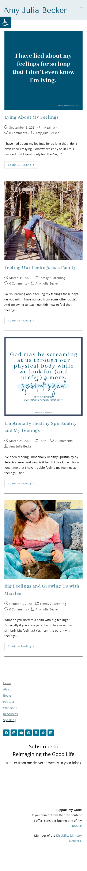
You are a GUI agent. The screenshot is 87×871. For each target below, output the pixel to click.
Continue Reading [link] (23, 163)
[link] (5, 22)
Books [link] (7, 695)
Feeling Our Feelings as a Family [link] (40, 268)
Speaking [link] (9, 720)
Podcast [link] (8, 702)
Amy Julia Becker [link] (47, 133)
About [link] (7, 689)
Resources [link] (10, 714)
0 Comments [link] (18, 133)
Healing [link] (49, 127)
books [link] (76, 826)
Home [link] (7, 683)
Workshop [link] (10, 708)
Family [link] (44, 278)
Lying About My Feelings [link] (31, 117)
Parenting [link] (58, 278)
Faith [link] (42, 441)
